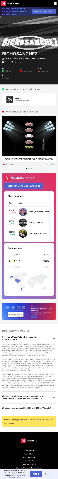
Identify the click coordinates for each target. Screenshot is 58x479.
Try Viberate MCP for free (43, 11)
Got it (36, 473)
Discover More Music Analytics (24, 185)
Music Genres (29, 450)
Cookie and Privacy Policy (17, 476)
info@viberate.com (42, 420)
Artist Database (29, 457)
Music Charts (29, 454)
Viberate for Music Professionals (29, 468)
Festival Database (29, 461)
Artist (21, 203)
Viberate (10, 3)
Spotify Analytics (29, 464)
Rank (11, 203)
